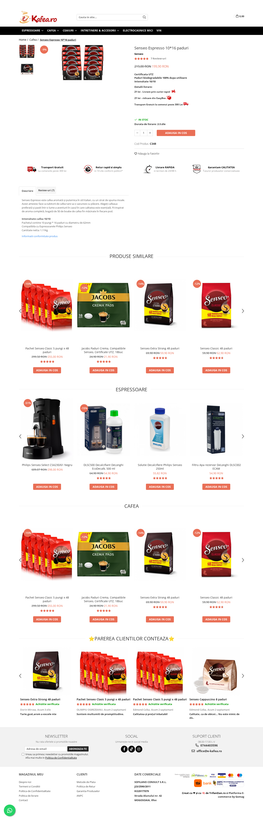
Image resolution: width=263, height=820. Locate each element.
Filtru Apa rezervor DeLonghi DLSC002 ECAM (216, 466)
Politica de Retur (86, 786)
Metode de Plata (86, 782)
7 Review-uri (158, 58)
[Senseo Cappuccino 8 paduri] (216, 671)
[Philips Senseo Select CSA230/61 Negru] (47, 429)
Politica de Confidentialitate (61, 757)
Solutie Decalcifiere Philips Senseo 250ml (160, 466)
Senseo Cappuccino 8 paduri (208, 699)
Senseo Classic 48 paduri (216, 348)
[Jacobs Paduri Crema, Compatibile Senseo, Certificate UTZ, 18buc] (103, 305)
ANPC (80, 795)
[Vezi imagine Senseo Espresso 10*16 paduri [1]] (27, 69)
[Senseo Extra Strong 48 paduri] (160, 305)
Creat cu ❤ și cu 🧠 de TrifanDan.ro (204, 793)
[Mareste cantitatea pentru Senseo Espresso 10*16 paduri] (150, 133)
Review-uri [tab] (46, 190)
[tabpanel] (83, 66)
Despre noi (25, 782)
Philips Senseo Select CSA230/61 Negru (47, 465)
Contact (23, 800)
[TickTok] (131, 749)
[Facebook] (124, 749)
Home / (24, 39)
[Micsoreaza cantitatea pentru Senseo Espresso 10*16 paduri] (137, 133)
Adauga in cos (176, 133)
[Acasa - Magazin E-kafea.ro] (38, 17)
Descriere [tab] (27, 191)
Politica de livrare (28, 795)
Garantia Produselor (88, 791)
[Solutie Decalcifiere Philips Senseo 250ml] (160, 429)
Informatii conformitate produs (40, 236)
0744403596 (209, 745)
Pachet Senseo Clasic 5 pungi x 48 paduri (47, 350)
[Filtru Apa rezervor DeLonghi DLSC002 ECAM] (216, 429)
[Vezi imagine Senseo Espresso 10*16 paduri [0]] (27, 53)
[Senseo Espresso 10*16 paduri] (83, 66)
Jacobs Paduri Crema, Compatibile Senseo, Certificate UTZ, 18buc (104, 350)
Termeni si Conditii (29, 786)
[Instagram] (139, 749)
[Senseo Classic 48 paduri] (216, 305)
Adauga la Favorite (148, 153)
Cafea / (34, 39)
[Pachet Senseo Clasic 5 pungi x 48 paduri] (47, 305)
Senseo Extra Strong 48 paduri (159, 348)
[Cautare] (144, 17)
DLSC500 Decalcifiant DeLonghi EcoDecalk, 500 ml (103, 466)
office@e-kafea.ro (209, 751)
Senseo (138, 54)
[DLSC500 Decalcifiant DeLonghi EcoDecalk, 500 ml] (103, 429)
